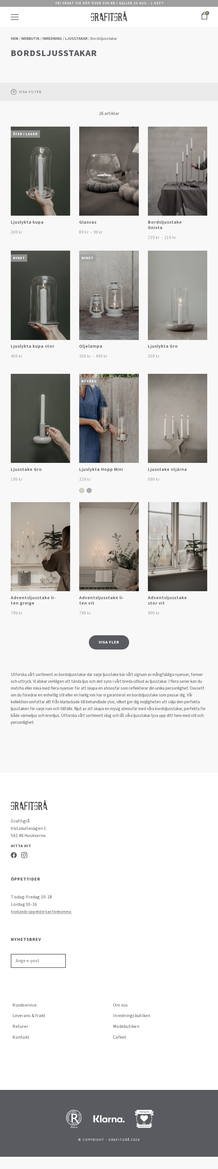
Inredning (52, 39)
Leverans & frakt (28, 1016)
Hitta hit (21, 846)
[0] (204, 19)
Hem (14, 39)
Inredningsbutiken (131, 1016)
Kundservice (24, 1005)
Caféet (120, 1037)
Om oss (120, 1005)
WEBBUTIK (30, 39)
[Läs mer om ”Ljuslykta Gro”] (202, 349)
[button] (65, 225)
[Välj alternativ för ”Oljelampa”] (134, 349)
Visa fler (109, 642)
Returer (20, 1026)
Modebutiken (126, 1026)
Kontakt (21, 1037)
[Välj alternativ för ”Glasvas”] (134, 225)
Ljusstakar (76, 39)
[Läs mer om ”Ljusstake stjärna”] (202, 472)
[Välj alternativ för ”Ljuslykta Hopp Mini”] (134, 472)
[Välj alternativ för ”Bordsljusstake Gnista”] (202, 225)
